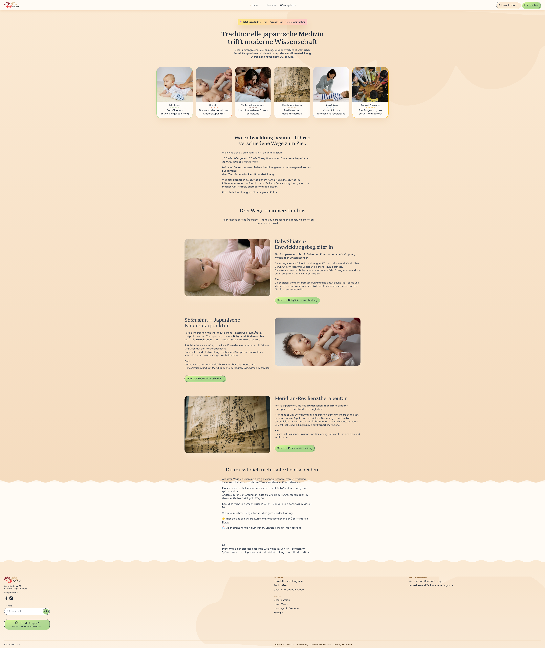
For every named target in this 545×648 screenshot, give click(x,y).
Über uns (271, 5)
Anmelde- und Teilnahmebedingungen (431, 585)
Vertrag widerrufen (343, 644)
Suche (9, 606)
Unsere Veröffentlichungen (289, 589)
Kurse (255, 5)
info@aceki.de (293, 527)
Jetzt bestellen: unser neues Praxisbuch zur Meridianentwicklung (274, 22)
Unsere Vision (282, 599)
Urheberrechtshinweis (321, 644)
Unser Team (281, 604)
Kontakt (278, 612)
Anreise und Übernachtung (425, 581)
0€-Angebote (288, 5)
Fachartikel (280, 585)
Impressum (279, 644)
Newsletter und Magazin (288, 581)
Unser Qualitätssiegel (286, 608)
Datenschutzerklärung (297, 644)
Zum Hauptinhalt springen (10, 1)
